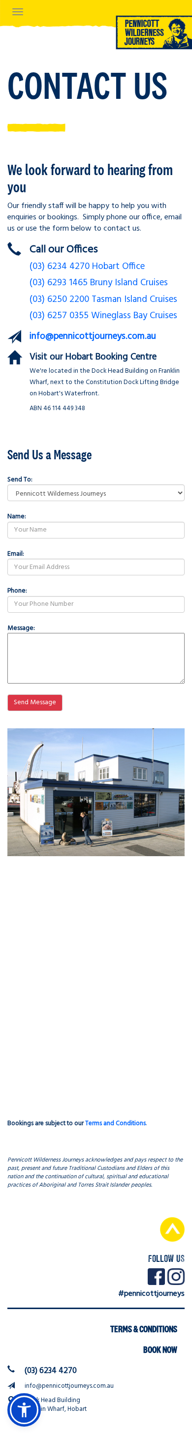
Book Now (160, 1349)
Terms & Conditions (143, 1329)
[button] (24, 1410)
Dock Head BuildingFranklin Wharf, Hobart (56, 1405)
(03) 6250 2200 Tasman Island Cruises (103, 299)
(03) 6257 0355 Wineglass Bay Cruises (103, 315)
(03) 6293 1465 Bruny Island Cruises (99, 282)
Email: (15, 554)
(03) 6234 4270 (51, 1370)
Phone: (17, 591)
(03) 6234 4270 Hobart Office (87, 266)
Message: (21, 628)
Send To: (19, 479)
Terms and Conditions (115, 1123)
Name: (16, 516)
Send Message (35, 702)
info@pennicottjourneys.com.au (93, 336)
